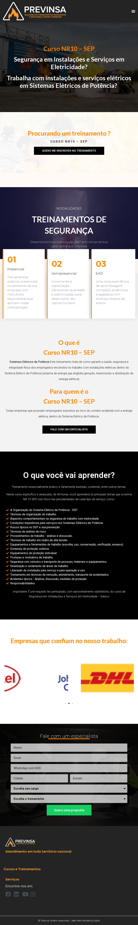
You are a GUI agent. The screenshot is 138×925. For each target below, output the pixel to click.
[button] (133, 11)
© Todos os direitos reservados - (54, 920)
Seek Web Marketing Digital (85, 920)
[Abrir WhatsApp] (129, 915)
